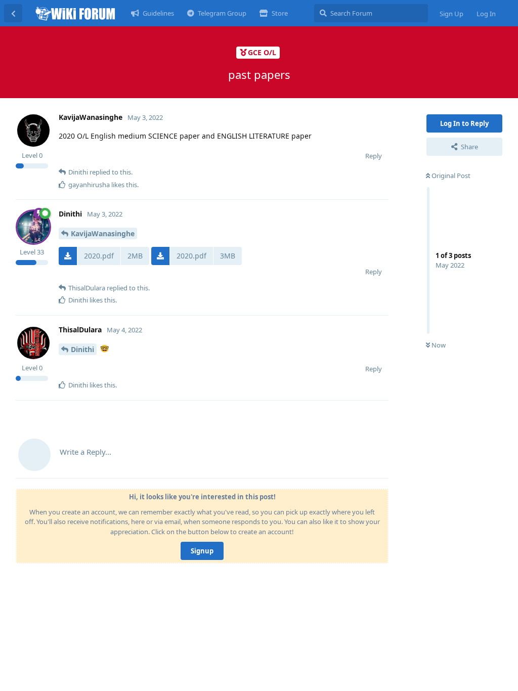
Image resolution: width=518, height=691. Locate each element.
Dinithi (82, 349)
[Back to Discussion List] (13, 13)
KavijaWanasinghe (103, 233)
